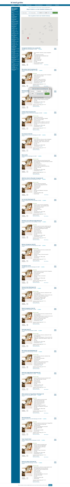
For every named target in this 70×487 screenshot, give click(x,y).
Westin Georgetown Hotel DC (28, 308)
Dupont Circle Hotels (14, 28)
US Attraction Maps (33, 7)
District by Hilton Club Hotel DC (29, 461)
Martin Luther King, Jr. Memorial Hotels (15, 35)
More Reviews (46, 86)
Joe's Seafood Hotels (15, 37)
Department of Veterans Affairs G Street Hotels (15, 21)
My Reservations (49, 5)
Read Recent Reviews (36, 106)
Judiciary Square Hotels (15, 65)
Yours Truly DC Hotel (26, 439)
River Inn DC (25, 154)
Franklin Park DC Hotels (15, 41)
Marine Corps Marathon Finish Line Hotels (15, 24)
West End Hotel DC (26, 417)
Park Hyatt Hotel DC (26, 329)
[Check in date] (25, 13)
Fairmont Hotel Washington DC (29, 287)
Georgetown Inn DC (26, 265)
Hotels (29, 7)
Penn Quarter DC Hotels (15, 53)
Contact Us (57, 5)
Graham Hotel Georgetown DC (29, 111)
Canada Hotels (20, 5)
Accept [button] (50, 485)
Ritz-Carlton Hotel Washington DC (29, 350)
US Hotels (12, 5)
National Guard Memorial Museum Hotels (15, 69)
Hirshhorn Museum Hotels (15, 55)
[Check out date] (34, 13)
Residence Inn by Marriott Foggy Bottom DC (32, 220)
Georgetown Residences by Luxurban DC (31, 48)
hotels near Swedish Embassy (43, 15)
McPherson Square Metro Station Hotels (15, 39)
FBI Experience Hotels (15, 44)
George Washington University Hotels (14, 17)
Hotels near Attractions (39, 5)
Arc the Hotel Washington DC (28, 199)
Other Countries (28, 5)
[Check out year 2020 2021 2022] (32, 14)
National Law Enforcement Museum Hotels (15, 59)
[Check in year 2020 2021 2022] (23, 14)
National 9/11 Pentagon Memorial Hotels (15, 57)
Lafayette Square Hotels (15, 33)
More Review (46, 64)
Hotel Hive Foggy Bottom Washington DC (31, 372)
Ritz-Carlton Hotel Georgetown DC (29, 69)
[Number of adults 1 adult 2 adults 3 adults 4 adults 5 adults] (46, 12)
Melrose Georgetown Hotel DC (29, 244)
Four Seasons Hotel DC (27, 133)
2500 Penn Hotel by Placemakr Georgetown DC (32, 178)
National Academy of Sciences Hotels (14, 19)
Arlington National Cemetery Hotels (14, 46)
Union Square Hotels (14, 67)
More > (41, 63)
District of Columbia (38, 7)
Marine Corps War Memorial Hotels (14, 26)
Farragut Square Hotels (15, 31)
